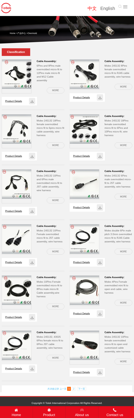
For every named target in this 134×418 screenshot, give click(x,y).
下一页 (81, 389)
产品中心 (21, 33)
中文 (92, 8)
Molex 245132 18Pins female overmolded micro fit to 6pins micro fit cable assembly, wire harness (50, 128)
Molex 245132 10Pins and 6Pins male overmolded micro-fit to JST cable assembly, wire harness (49, 183)
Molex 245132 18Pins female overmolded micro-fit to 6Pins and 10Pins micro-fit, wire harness (116, 128)
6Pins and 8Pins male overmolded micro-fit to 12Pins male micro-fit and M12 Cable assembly (49, 73)
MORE (55, 90)
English (107, 8)
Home (13, 33)
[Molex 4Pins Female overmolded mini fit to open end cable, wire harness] (84, 290)
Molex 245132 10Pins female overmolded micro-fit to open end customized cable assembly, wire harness (117, 344)
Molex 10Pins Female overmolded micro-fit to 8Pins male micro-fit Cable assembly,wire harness (49, 289)
